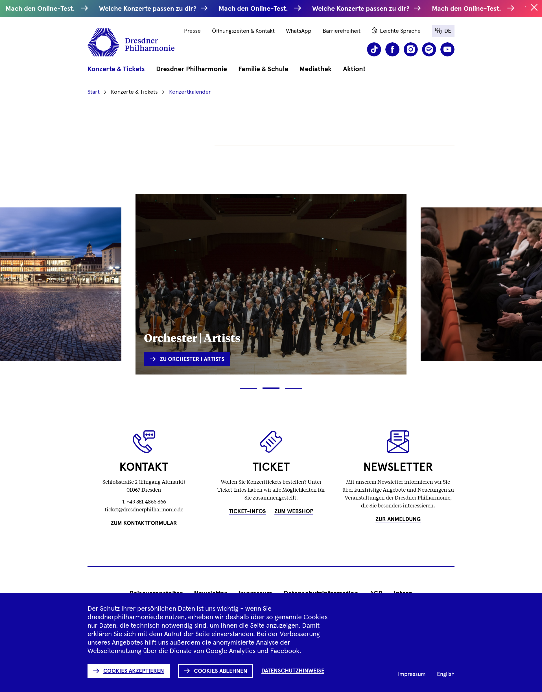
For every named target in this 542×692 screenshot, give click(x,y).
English (445, 674)
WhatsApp (298, 31)
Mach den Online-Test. (42, 8)
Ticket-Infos (247, 511)
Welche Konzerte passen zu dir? (148, 8)
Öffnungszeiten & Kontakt (243, 31)
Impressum (412, 674)
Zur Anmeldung (398, 519)
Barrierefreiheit (341, 31)
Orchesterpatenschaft (478, 329)
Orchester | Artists (192, 337)
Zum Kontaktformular (144, 523)
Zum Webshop (293, 511)
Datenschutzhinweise (292, 671)
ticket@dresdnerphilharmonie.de (144, 509)
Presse (192, 31)
